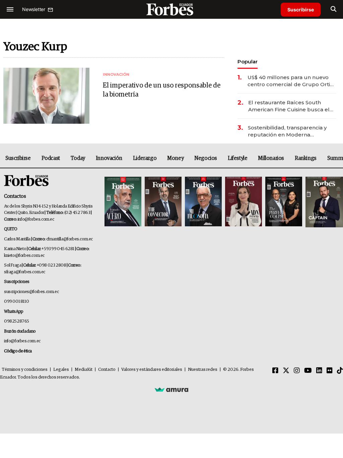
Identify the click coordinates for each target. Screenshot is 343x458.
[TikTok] (340, 371)
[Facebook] (275, 371)
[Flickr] (330, 371)
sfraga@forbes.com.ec (24, 272)
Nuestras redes (202, 369)
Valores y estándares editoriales (151, 369)
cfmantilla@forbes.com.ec (69, 239)
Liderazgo (144, 158)
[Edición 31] (123, 202)
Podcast (51, 158)
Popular (247, 61)
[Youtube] (308, 371)
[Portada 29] (203, 202)
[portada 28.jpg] (243, 202)
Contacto (107, 369)
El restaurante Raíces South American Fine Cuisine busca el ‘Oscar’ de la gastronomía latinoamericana (289, 106)
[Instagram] (297, 371)
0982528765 (16, 321)
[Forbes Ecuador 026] (323, 202)
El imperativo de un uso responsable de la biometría (161, 90)
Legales (61, 369)
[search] (333, 9)
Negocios (205, 158)
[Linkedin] (319, 371)
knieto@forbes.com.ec (24, 255)
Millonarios (271, 158)
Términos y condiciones (25, 369)
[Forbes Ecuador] (171, 9)
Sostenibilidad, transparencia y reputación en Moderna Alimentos (287, 131)
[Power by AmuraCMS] (171, 389)
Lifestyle (237, 158)
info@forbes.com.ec (36, 219)
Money (175, 158)
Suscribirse (300, 9)
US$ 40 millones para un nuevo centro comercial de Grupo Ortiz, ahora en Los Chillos (291, 81)
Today (78, 158)
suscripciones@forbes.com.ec (31, 292)
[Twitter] (286, 371)
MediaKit (83, 369)
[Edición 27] (284, 202)
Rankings (306, 158)
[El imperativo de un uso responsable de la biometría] (46, 96)
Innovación (109, 158)
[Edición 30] (163, 202)
